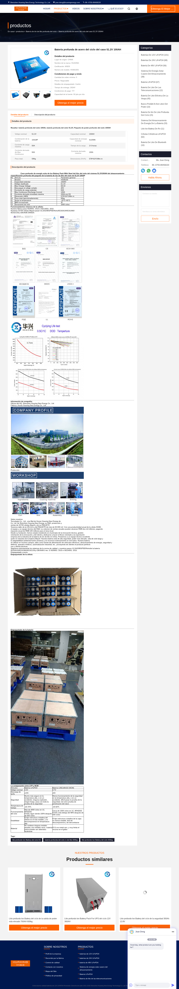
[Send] (173, 985)
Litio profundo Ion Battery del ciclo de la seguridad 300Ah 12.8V (89, 920)
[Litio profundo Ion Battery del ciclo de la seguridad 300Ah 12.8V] (89, 892)
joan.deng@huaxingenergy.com (67, 2)
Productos (60, 9)
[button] (12, 897)
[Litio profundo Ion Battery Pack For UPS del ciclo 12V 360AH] (34, 892)
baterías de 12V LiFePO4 (89, 954)
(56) (153, 66)
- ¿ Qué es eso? (115, 9)
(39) (153, 74)
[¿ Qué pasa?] (143, 170)
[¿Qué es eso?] (148, 170)
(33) (154, 121)
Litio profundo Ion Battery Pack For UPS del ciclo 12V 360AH (32, 920)
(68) (154, 60)
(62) (153, 135)
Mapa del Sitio (51, 971)
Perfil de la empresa (53, 954)
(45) (154, 97)
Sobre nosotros (92, 9)
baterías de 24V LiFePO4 (89, 958)
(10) (154, 105)
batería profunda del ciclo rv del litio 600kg (61, 840)
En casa (11, 31)
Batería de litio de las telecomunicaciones (96, 979)
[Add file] (130, 985)
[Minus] (172, 931)
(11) (152, 129)
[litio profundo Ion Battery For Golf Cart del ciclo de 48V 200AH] (145, 892)
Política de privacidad (54, 976)
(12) (152, 88)
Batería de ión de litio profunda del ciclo (41, 31)
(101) (155, 55)
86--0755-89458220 (93, 2)
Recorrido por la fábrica (55, 958)
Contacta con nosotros (54, 967)
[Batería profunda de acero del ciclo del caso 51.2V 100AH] (31, 68)
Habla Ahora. (155, 177)
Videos (76, 9)
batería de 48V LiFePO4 (89, 963)
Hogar (46, 9)
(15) (155, 113)
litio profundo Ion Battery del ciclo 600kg (97, 840)
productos (20, 31)
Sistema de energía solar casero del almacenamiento (94, 968)
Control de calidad (53, 963)
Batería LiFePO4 (86, 974)
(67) (150, 82)
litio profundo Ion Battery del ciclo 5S (26, 840)
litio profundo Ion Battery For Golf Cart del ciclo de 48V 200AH (143, 920)
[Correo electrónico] (154, 170)
